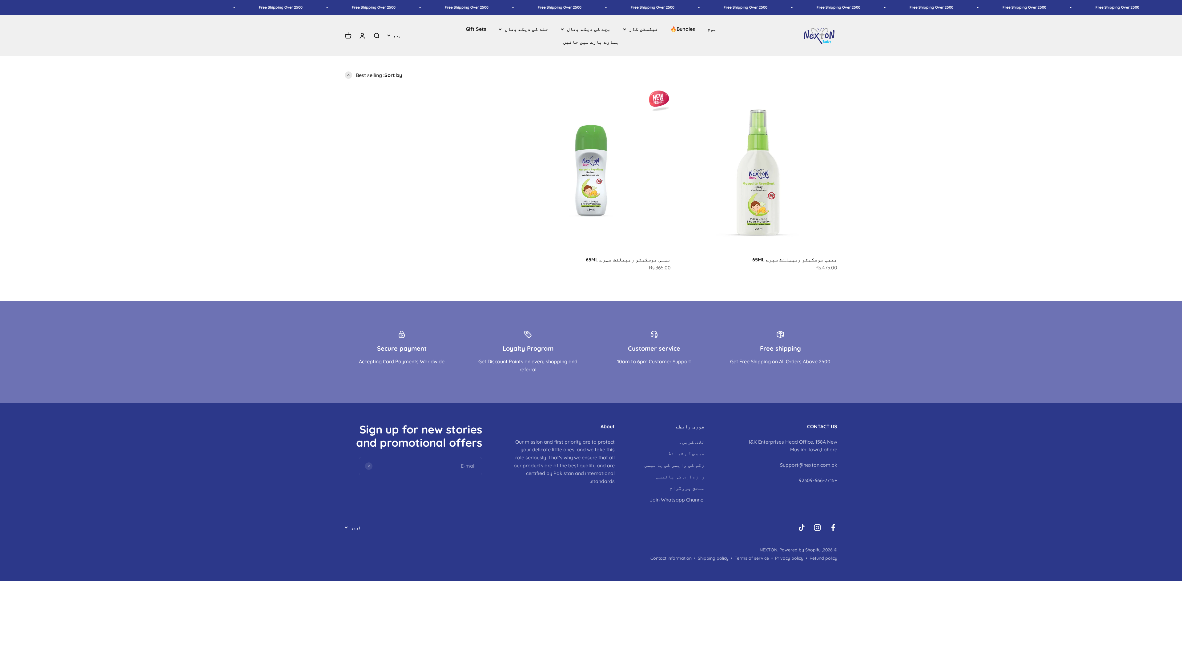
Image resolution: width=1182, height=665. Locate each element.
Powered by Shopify (800, 550)
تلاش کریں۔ (692, 442)
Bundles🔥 (682, 29)
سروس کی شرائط (686, 453)
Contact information (671, 558)
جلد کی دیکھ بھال (527, 29)
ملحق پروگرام (687, 488)
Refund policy (823, 558)
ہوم (712, 29)
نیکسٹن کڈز (643, 29)
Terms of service (752, 558)
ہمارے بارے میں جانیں (591, 42)
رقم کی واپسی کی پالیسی (674, 465)
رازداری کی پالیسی (680, 477)
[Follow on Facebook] (833, 527)
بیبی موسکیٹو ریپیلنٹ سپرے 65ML (794, 259)
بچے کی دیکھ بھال (589, 29)
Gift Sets (476, 29)
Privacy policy (789, 558)
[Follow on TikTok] (802, 527)
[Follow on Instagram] (817, 527)
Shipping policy (713, 558)
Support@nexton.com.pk (808, 465)
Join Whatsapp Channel (677, 500)
